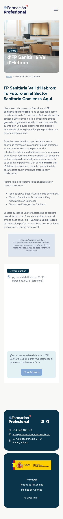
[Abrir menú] (55, 9)
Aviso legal (31, 479)
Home (9, 76)
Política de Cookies (31, 489)
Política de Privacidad (31, 484)
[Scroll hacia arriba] (55, 502)
